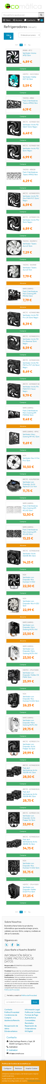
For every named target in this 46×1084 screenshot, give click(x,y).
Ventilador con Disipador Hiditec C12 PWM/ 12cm (31, 675)
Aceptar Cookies (31, 1068)
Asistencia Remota (11, 1020)
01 (21, 45)
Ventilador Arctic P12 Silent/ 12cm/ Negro (30, 126)
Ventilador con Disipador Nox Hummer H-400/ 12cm (31, 865)
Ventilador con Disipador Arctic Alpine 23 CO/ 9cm (30, 484)
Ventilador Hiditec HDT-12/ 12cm (29, 78)
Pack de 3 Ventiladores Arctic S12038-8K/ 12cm (30, 794)
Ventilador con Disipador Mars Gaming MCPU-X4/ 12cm (30, 628)
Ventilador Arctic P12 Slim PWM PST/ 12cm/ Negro (31, 198)
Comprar (23, 69)
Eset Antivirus (30, 1018)
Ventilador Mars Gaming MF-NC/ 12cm (31, 435)
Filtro (8, 35)
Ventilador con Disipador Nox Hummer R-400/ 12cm (31, 699)
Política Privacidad (11, 1012)
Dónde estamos (10, 1031)
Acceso (18, 20)
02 (25, 45)
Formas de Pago (31, 1015)
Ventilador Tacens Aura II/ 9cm (29, 269)
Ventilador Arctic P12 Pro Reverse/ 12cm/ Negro (30, 341)
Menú (8, 20)
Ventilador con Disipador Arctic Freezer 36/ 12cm (29, 746)
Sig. (29, 45)
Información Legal (32, 1009)
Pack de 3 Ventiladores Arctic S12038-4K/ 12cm (30, 770)
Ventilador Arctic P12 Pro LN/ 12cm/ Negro (30, 316)
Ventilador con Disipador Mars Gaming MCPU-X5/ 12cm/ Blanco (30, 723)
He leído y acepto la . (22, 995)
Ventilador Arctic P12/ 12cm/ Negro (31, 149)
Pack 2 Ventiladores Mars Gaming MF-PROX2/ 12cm (30, 293)
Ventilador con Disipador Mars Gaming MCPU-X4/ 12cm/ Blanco (30, 652)
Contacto (31, 20)
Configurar (8, 1068)
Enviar (35, 1002)
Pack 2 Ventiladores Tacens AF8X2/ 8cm (30, 102)
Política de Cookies (34, 1081)
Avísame (23, 283)
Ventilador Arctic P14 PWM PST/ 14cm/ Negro (31, 389)
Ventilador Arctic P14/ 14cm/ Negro (31, 221)
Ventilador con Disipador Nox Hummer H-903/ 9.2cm (29, 580)
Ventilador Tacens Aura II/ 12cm (29, 245)
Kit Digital (29, 1031)
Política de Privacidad (11, 990)
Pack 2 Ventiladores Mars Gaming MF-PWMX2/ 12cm (30, 413)
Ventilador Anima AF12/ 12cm (29, 54)
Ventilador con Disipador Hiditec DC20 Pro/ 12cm (29, 889)
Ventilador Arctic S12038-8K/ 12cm (29, 555)
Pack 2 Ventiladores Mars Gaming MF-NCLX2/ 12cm (30, 508)
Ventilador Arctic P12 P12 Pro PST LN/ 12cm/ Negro (31, 365)
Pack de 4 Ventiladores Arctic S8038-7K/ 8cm (30, 842)
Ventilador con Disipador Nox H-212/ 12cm (31, 603)
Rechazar (18, 1068)
